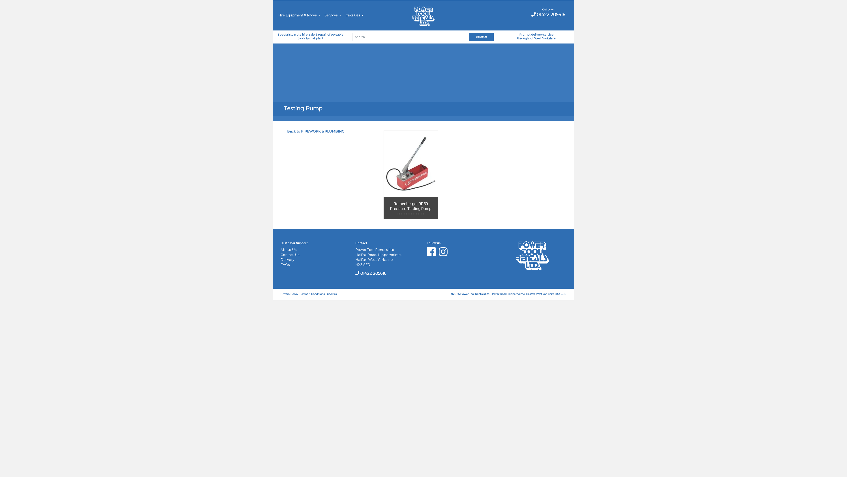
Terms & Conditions (312, 293)
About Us (288, 250)
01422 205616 (550, 14)
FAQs (285, 265)
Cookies (332, 293)
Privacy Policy (289, 293)
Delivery (287, 260)
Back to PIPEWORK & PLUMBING (315, 131)
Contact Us (290, 255)
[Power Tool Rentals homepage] (423, 16)
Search (481, 36)
